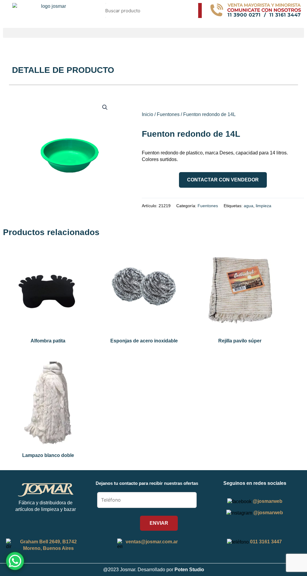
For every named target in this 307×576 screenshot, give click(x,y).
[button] (153, 33)
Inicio (147, 114)
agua (248, 205)
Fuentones (168, 114)
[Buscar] (200, 10)
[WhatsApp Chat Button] (15, 561)
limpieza (263, 205)
